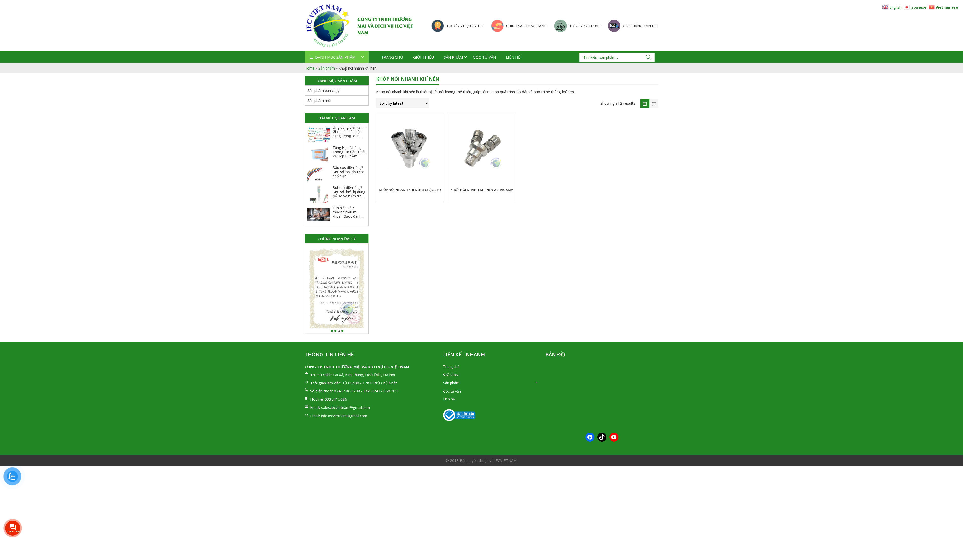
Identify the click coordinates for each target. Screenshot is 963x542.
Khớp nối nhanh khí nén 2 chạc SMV (481, 189)
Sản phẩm (453, 57)
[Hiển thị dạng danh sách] (653, 103)
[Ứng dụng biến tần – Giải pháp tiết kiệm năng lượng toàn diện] (318, 134)
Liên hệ (513, 57)
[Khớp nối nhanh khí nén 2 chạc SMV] (481, 148)
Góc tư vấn (484, 57)
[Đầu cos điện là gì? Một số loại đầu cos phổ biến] (318, 174)
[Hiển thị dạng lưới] (645, 103)
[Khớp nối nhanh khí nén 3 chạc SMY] (410, 148)
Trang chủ (392, 57)
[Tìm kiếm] (648, 57)
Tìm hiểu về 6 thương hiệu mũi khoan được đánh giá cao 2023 (347, 214)
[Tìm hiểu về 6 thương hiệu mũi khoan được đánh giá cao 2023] (318, 214)
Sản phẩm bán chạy (323, 90)
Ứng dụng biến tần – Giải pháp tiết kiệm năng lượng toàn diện (349, 133)
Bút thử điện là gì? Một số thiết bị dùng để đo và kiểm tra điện (349, 193)
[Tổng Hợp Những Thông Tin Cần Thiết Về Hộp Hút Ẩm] (318, 154)
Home (310, 68)
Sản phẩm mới (319, 100)
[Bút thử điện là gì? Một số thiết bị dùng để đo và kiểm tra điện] (318, 194)
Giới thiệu (423, 57)
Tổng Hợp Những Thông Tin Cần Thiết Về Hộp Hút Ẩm (349, 151)
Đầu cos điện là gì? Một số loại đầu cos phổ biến (349, 171)
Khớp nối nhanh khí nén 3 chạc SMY (410, 189)
